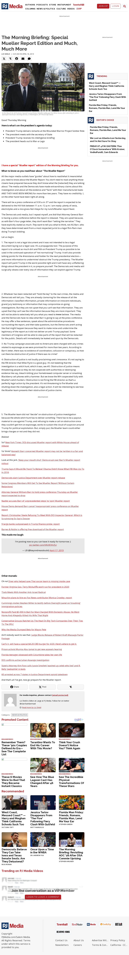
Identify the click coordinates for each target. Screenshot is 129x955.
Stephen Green (65, 824)
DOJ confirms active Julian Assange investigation (25, 660)
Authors (30, 5)
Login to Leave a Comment (42, 897)
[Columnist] (11, 700)
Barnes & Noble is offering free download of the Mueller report (33, 529)
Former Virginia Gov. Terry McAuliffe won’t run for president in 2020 (35, 586)
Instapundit (64, 5)
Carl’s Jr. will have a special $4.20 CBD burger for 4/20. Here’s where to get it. (39, 643)
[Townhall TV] (79, 4)
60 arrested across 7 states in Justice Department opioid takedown (35, 674)
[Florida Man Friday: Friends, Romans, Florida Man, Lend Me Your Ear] (71, 802)
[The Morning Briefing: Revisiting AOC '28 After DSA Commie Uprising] (71, 839)
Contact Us (61, 940)
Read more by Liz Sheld (31, 707)
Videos (71, 9)
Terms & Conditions (100, 944)
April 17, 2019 (57, 550)
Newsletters (62, 944)
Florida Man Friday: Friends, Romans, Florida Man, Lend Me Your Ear (71, 817)
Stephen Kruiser (66, 861)
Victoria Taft (8, 827)
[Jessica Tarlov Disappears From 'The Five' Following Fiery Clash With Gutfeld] (43, 802)
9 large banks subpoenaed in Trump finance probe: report (31, 523)
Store (52, 5)
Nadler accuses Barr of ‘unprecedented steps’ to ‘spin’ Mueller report (36, 500)
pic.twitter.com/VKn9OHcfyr (43, 544)
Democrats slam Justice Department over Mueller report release (33, 477)
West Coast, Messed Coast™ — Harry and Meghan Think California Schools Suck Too (14, 818)
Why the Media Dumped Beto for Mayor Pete (24, 629)
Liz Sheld (6, 54)
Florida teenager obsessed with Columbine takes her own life (32, 654)
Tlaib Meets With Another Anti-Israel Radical (24, 592)
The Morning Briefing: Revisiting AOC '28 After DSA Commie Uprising (71, 854)
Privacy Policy (117, 940)
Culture (61, 9)
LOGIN (115, 6)
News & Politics (46, 9)
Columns (30, 9)
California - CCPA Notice (118, 944)
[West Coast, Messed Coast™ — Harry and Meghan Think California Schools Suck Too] (14, 802)
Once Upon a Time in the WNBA (42, 851)
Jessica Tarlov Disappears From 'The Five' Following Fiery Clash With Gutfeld (42, 818)
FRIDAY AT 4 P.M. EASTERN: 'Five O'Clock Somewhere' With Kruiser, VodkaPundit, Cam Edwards (107, 149)
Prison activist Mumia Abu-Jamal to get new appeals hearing (32, 649)
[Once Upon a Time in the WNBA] (43, 839)
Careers (78, 944)
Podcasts (42, 5)
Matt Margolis (37, 827)
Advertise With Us (100, 940)
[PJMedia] (12, 6)
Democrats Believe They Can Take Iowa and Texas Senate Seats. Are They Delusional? (14, 855)
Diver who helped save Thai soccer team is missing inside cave (39, 581)
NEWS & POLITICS (19, 715)
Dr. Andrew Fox (37, 855)
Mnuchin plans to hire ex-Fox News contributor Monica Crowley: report (37, 597)
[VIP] (79, 8)
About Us (79, 940)
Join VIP (103, 6)
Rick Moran (7, 864)
